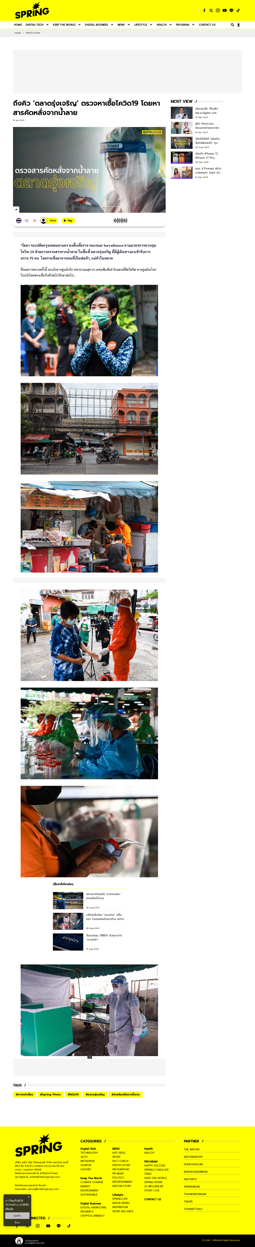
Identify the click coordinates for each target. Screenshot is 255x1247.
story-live (151, 1190)
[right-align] (231, 24)
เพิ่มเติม (9, 1208)
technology (89, 1153)
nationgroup (193, 1157)
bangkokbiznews (196, 1172)
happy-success (154, 1165)
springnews (192, 1187)
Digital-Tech (88, 1149)
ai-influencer (153, 1186)
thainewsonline (195, 1194)
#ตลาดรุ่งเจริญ (95, 1094)
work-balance (122, 1211)
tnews (188, 1202)
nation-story (121, 1186)
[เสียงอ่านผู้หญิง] (49, 221)
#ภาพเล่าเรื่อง (24, 1094)
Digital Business (90, 1203)
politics (118, 1178)
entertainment (122, 1182)
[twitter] (29, 210)
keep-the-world (155, 1178)
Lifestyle (117, 1195)
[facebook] (23, 210)
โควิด (132, 269)
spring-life (120, 1199)
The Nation (191, 1149)
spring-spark (153, 1182)
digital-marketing (93, 1207)
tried (148, 1174)
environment (89, 1190)
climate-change (91, 1182)
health (149, 1153)
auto (84, 1157)
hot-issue (118, 1153)
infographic (121, 1169)
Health (148, 1149)
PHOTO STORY (33, 32)
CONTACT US (152, 1199)
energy (85, 1186)
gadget (85, 1169)
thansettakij (193, 1209)
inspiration (120, 1207)
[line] (35, 210)
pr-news (118, 1173)
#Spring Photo (50, 1094)
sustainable (88, 1195)
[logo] (32, 10)
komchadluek (193, 1164)
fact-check (120, 1161)
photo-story (121, 1165)
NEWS (116, 1149)
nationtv (190, 1179)
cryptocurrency (92, 1216)
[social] (204, 10)
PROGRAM (151, 1161)
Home (18, 32)
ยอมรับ (17, 1215)
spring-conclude (156, 1170)
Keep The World (91, 1178)
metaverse (87, 1161)
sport (116, 1157)
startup (85, 1165)
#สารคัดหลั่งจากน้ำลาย (125, 1094)
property (87, 1212)
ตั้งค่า (17, 1222)
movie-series (121, 1203)
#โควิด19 (73, 1094)
